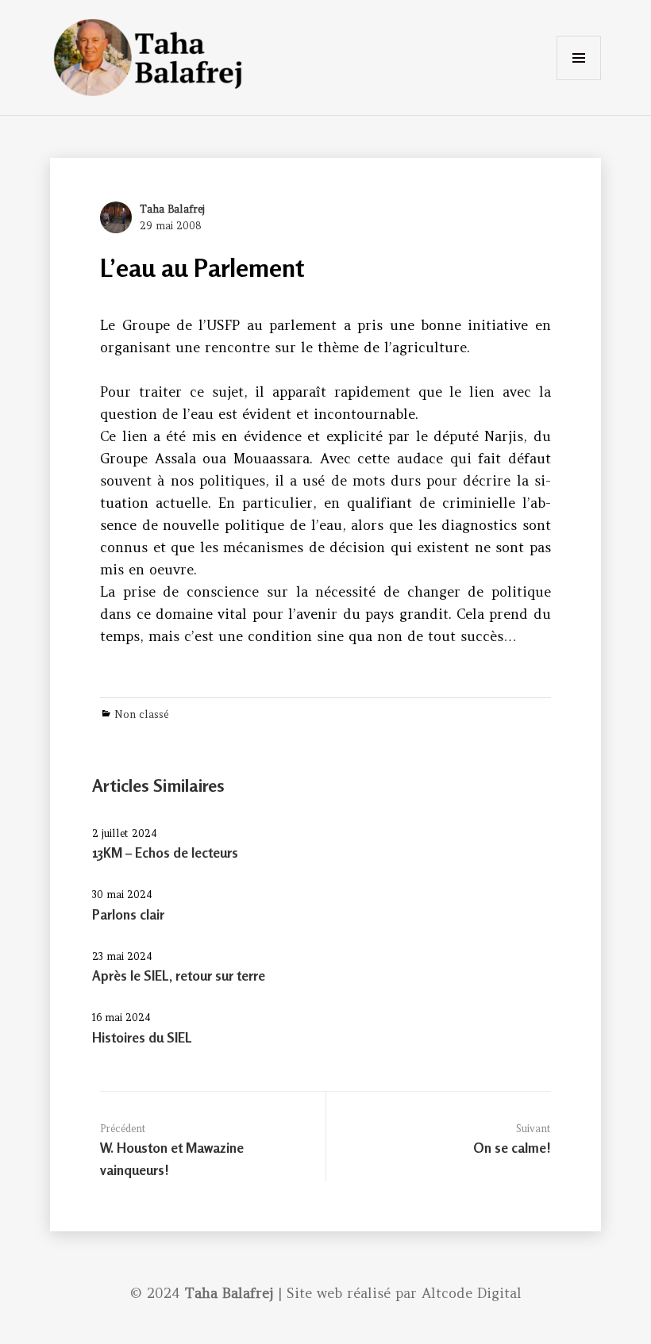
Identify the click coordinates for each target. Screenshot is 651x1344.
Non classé (141, 714)
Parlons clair (128, 914)
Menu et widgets (578, 79)
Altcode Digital (472, 1293)
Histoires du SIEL (142, 1037)
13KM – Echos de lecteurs (165, 852)
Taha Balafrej (172, 209)
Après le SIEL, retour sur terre (178, 975)
